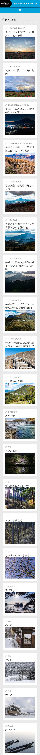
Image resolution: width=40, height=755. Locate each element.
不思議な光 (11, 590)
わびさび (10, 729)
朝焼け (20, 28)
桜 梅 (9, 447)
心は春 (8, 625)
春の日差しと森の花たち (18, 485)
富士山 (16, 105)
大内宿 (8, 695)
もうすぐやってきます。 (18, 555)
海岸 (11, 586)
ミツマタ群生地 (13, 520)
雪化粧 (8, 660)
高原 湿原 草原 (27, 143)
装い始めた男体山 (14, 381)
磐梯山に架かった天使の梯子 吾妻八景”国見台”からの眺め (19, 266)
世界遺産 (10, 105)
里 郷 (9, 621)
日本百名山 (13, 28)
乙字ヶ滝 (10, 416)
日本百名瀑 (11, 412)
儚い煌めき (11, 450)
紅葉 (19, 143)
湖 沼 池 (10, 726)
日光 (11, 377)
